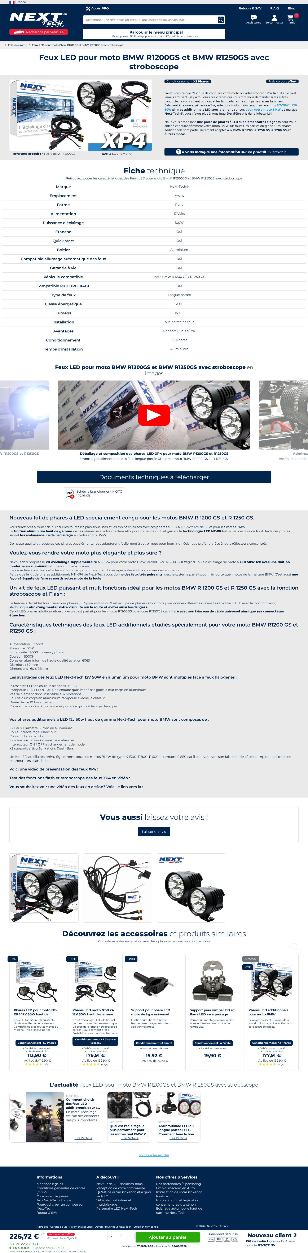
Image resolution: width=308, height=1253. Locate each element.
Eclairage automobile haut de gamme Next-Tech (179, 1210)
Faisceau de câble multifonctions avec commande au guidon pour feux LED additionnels (270, 1016)
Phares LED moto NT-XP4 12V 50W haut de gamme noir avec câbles (34, 1014)
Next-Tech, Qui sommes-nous (119, 1184)
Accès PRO (99, 8)
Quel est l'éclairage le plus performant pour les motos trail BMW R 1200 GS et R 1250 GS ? (128, 1132)
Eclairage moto (17, 45)
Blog (291, 8)
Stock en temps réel (146, 1226)
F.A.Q (274, 8)
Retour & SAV (47, 1213)
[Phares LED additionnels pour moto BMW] (212, 981)
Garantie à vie (58, 1226)
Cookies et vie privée (53, 1196)
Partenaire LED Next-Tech (116, 1208)
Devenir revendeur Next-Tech (113, 1226)
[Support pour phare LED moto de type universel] (95, 981)
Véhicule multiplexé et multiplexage (113, 1202)
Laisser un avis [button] (154, 832)
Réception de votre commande (120, 1188)
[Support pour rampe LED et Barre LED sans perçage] (154, 981)
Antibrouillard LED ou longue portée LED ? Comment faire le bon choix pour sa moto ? (176, 1132)
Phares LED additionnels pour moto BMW (210, 1012)
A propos (42, 1226)
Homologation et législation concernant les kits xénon (177, 1202)
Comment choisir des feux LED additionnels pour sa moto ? (82, 1105)
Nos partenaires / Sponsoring (178, 1184)
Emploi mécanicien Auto (175, 1188)
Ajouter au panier (167, 1237)
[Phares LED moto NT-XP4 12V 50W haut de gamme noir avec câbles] (36, 981)
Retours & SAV (250, 8)
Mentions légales (50, 1184)
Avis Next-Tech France (54, 1200)
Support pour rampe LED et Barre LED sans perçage (153, 1012)
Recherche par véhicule (44, 32)
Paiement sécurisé (81, 1226)
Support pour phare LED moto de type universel (91, 1012)
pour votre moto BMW (263, 109)
